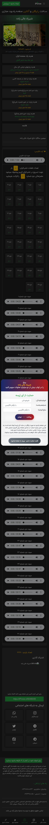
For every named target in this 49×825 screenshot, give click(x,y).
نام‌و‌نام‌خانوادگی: (41, 400)
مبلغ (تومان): (42, 410)
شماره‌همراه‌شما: (41, 405)
